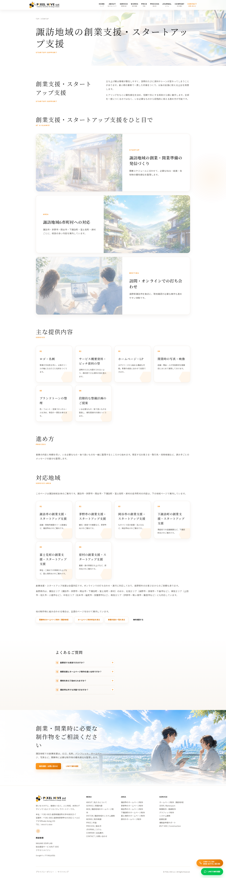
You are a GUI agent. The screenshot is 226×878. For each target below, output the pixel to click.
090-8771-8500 (46, 824)
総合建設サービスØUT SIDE (47, 846)
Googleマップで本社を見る (45, 855)
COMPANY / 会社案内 (94, 832)
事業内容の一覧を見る (116, 619)
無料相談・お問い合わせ (48, 766)
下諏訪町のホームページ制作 (133, 812)
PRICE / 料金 (91, 822)
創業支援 (163, 819)
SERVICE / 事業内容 (94, 805)
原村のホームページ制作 (131, 819)
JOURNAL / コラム (93, 829)
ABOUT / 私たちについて (96, 802)
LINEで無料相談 (72, 766)
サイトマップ (63, 871)
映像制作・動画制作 (167, 809)
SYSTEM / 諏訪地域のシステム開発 (100, 815)
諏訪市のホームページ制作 (132, 802)
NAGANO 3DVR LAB (44, 843)
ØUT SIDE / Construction (170, 826)
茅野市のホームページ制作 (132, 805)
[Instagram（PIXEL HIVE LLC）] (38, 831)
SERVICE (163, 796)
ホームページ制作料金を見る (89, 619)
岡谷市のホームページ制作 (132, 809)
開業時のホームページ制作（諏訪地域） (54, 619)
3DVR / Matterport (167, 805)
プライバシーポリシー (45, 871)
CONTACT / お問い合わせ (96, 836)
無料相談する (138, 619)
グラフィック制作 (166, 812)
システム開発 (164, 815)
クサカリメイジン (43, 850)
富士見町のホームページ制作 (133, 815)
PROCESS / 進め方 (93, 826)
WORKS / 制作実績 (93, 819)
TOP (37, 19)
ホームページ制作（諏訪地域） (172, 802)
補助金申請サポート (167, 822)
